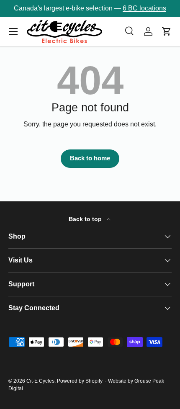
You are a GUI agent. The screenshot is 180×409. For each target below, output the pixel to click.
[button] (166, 31)
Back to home (90, 158)
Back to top (86, 219)
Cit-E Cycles (40, 381)
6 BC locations (144, 8)
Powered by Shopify (80, 381)
